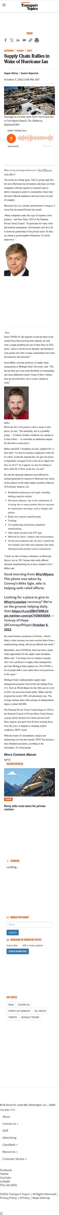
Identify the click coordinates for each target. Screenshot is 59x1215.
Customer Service (13, 1159)
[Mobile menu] (4, 5)
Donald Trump (30, 1017)
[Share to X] (11, 41)
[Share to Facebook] (5, 41)
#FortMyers (45, 574)
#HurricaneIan (15, 602)
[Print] (36, 41)
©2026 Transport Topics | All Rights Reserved (28, 1194)
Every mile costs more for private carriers (25, 807)
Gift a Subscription (33, 945)
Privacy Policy (8, 1198)
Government (9, 50)
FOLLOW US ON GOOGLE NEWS (18, 951)
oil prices (40, 1010)
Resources (9, 1152)
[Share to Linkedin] (18, 41)
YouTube (5, 1177)
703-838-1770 (7, 1110)
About (6, 1116)
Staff (5, 1130)
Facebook (6, 1170)
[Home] (29, 6)
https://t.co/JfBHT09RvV (30, 611)
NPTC (7, 760)
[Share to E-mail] (24, 41)
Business (20, 50)
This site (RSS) (8, 1185)
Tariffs (12, 1017)
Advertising (9, 1137)
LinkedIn (5, 1181)
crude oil (24, 1004)
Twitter (4, 1174)
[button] (30, 41)
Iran (11, 1004)
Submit (13, 932)
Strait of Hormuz (19, 1010)
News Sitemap (41, 1198)
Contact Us (9, 1123)
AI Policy (25, 1198)
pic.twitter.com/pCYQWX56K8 (27, 615)
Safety (29, 50)
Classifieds (9, 1145)
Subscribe (12, 945)
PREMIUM (8, 799)
